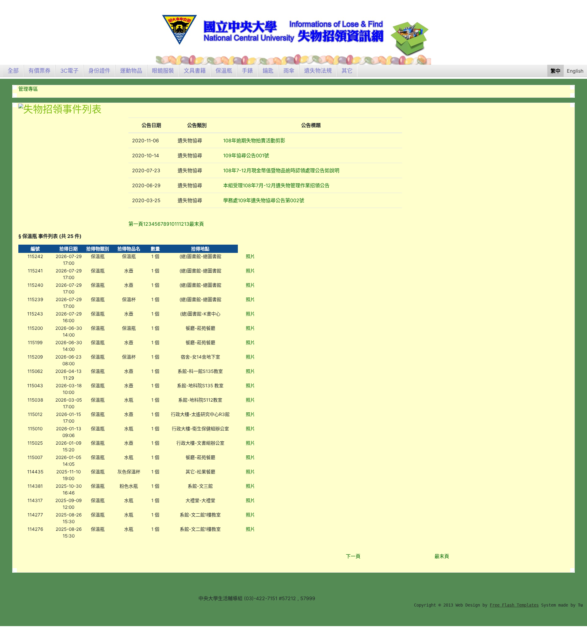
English (575, 71)
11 (177, 224)
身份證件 (99, 70)
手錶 (247, 70)
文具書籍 (195, 70)
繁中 (555, 71)
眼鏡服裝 (163, 70)
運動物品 (131, 70)
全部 (13, 70)
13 (186, 224)
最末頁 (441, 556)
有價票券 (39, 70)
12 (181, 224)
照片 (250, 256)
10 (172, 224)
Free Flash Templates (514, 605)
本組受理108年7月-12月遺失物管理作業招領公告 (276, 185)
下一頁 (353, 556)
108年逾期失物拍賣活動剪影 (254, 140)
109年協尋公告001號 (246, 155)
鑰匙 (268, 70)
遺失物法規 (318, 70)
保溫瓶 (224, 70)
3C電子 (69, 70)
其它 (347, 70)
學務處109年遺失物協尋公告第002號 (263, 200)
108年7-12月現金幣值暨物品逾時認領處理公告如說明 (281, 170)
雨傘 (288, 70)
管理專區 (28, 89)
